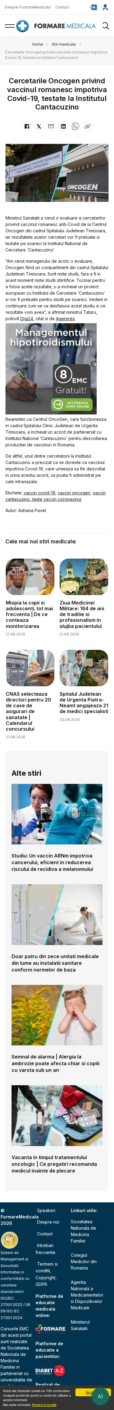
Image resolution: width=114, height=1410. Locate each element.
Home (37, 44)
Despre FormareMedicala (27, 7)
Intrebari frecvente (45, 1249)
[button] (93, 7)
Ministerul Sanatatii (80, 1325)
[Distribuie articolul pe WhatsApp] (75, 126)
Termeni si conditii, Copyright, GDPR (47, 1274)
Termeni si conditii (44, 1404)
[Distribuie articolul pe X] (39, 126)
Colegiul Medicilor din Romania (84, 1261)
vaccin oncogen (74, 492)
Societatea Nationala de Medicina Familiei (83, 1231)
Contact (62, 7)
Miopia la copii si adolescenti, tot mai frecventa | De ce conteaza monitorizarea (29, 614)
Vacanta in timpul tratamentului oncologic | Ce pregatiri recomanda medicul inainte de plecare (54, 1164)
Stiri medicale (64, 44)
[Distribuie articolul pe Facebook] (27, 126)
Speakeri (46, 1210)
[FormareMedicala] (57, 26)
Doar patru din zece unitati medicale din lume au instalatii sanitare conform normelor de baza (55, 963)
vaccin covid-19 (38, 492)
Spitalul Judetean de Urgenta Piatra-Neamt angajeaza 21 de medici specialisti (84, 703)
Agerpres (65, 318)
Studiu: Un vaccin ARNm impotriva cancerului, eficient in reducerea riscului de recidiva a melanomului (52, 862)
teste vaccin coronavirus (56, 499)
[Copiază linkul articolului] (87, 126)
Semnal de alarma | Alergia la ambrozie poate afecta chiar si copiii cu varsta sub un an (55, 1063)
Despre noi (48, 1222)
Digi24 (26, 318)
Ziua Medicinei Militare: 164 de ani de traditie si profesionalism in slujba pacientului (82, 614)
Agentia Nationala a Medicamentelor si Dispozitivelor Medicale (87, 1295)
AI (100, 1396)
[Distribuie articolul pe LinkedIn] (63, 126)
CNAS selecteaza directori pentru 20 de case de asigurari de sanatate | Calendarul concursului (28, 711)
